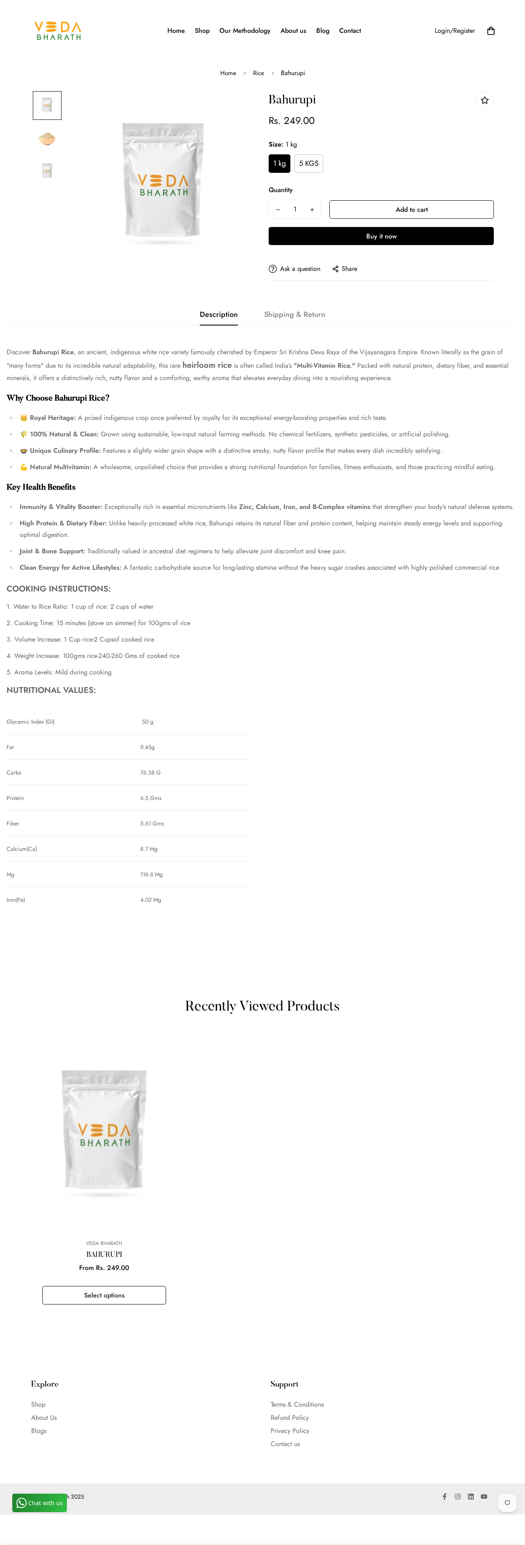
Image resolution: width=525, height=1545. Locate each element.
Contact (350, 30)
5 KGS (309, 163)
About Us (44, 1417)
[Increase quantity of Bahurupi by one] (312, 209)
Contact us (285, 1444)
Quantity (281, 190)
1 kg (279, 163)
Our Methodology (245, 30)
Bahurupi (104, 1255)
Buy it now (381, 236)
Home (176, 30)
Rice (258, 73)
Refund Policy (290, 1417)
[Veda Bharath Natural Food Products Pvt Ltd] (57, 31)
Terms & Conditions (297, 1404)
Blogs (38, 1430)
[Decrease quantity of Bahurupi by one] (278, 209)
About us (293, 30)
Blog (322, 30)
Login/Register (455, 30)
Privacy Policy (290, 1430)
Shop (202, 30)
